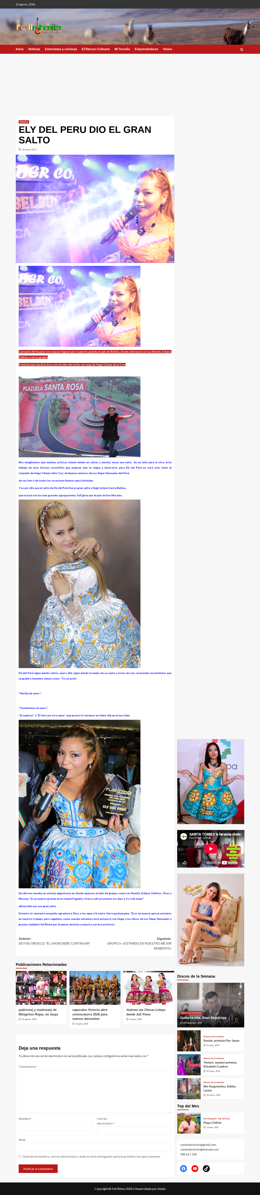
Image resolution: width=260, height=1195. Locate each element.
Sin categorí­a (50, 1000)
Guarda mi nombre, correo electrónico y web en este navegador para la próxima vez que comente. (92, 1156)
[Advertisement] (130, 82)
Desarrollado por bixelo (150, 1188)
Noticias (34, 49)
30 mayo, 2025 (213, 1071)
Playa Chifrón (212, 1122)
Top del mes (224, 1119)
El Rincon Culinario (96, 49)
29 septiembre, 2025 (192, 1023)
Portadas (35, 1000)
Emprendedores (146, 49)
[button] (241, 49)
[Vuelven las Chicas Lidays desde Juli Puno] (148, 988)
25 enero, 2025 (213, 1095)
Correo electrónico (106, 1121)
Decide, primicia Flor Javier (221, 1040)
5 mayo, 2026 (135, 1019)
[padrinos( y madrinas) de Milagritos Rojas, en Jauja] (41, 988)
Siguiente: (139, 943)
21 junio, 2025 (213, 1045)
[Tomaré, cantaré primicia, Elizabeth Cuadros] (189, 1064)
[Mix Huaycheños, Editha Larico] (189, 1088)
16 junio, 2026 (81, 1024)
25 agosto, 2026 (29, 1019)
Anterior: (54, 941)
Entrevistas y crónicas (61, 49)
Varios (167, 49)
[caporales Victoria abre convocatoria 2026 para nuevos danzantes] (94, 988)
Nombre (25, 1118)
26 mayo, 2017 (29, 149)
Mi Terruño (122, 49)
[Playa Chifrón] (189, 1123)
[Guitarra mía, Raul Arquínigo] (210, 1005)
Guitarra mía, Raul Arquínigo (203, 1018)
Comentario (28, 1066)
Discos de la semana (191, 1013)
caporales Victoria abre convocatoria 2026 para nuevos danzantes (89, 1014)
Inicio (20, 49)
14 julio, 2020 (213, 1127)
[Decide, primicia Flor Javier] (189, 1040)
